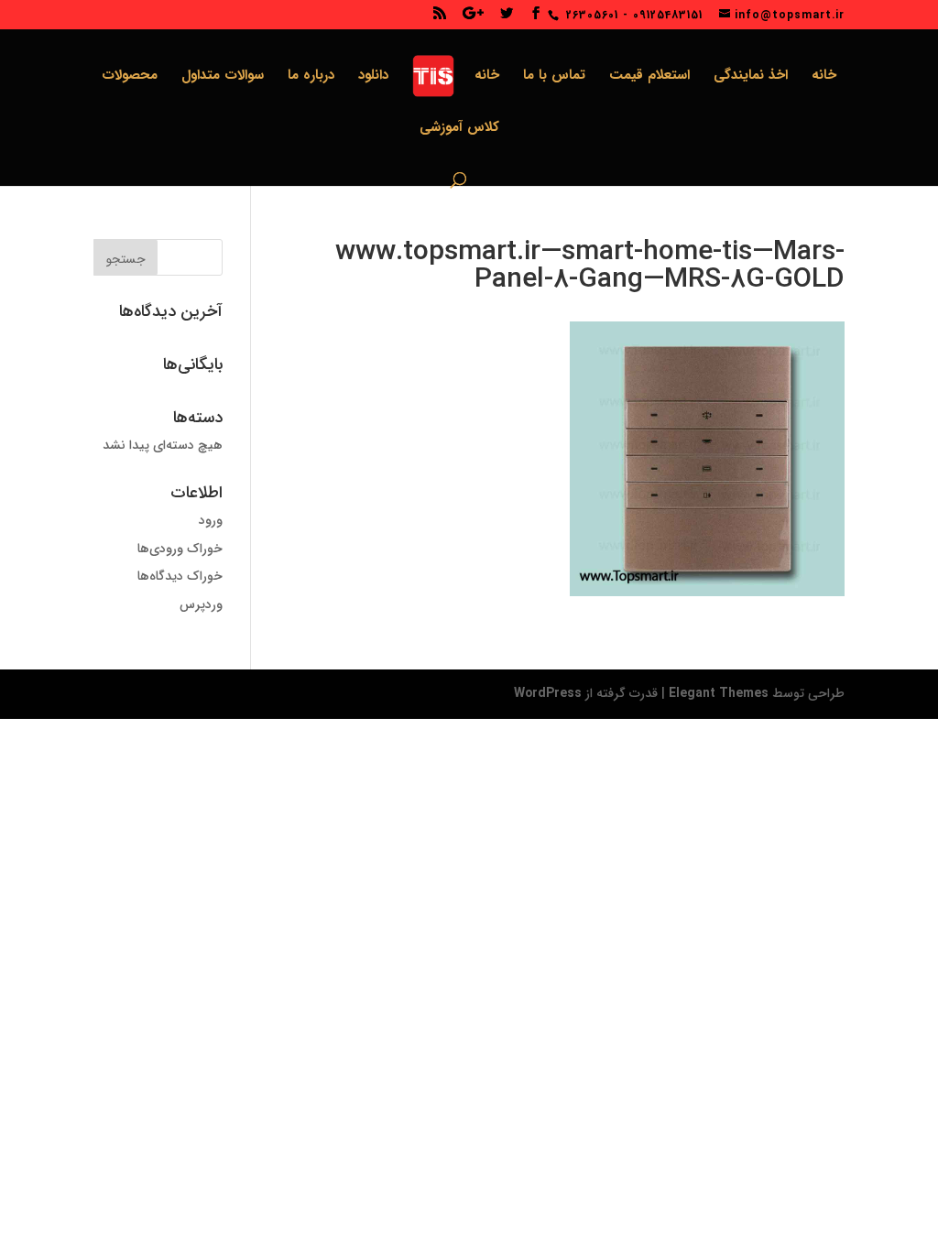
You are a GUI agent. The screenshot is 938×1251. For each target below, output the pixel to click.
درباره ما (311, 77)
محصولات (130, 77)
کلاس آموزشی (459, 129)
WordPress (548, 693)
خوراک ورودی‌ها (180, 548)
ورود (211, 520)
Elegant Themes (719, 693)
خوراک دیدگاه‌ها (180, 576)
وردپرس (201, 604)
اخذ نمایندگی (751, 77)
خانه (824, 77)
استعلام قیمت (649, 77)
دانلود (373, 77)
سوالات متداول (222, 77)
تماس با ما (554, 77)
